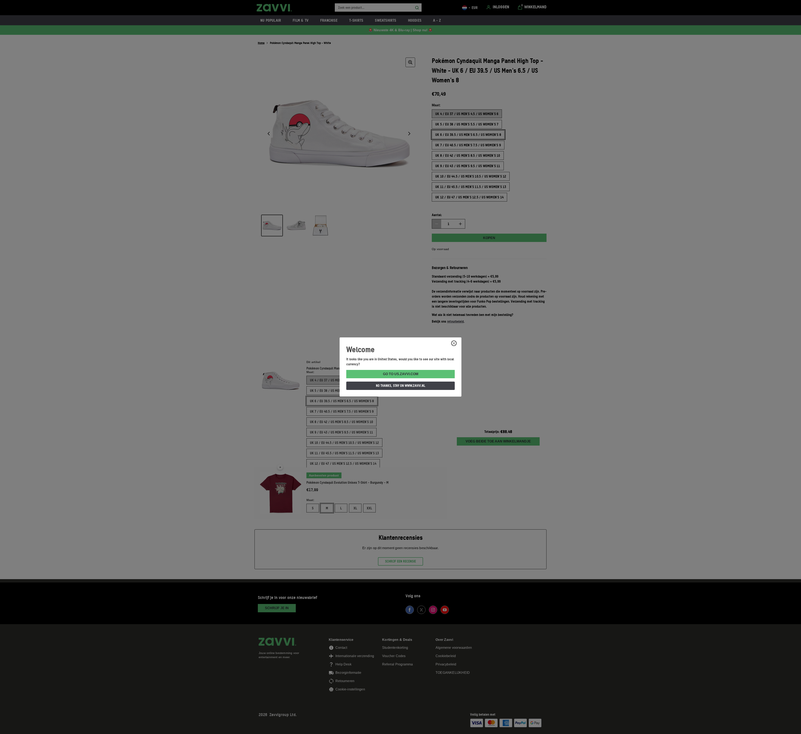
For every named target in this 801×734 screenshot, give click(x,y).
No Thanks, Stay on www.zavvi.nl (400, 385)
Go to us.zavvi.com (400, 374)
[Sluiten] (453, 343)
